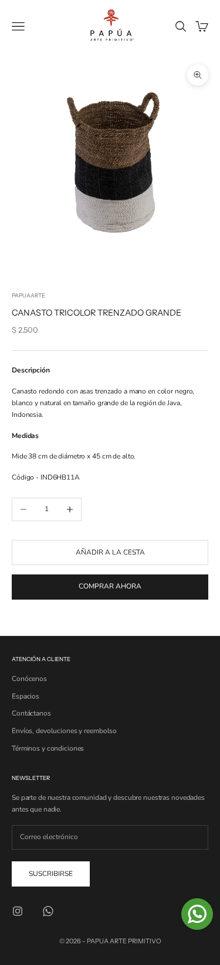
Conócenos (29, 678)
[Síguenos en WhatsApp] (48, 911)
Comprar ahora (110, 586)
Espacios (25, 696)
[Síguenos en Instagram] (17, 911)
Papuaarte (28, 295)
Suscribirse (51, 873)
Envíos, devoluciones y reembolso (64, 730)
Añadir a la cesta (110, 552)
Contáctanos (31, 713)
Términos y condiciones (48, 748)
